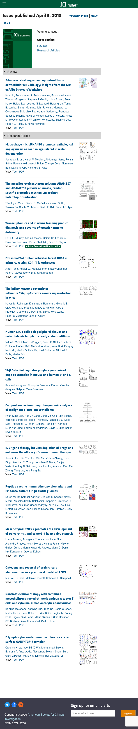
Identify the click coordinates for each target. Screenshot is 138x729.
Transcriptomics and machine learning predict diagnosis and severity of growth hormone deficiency (36, 227)
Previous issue (78, 16)
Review (42, 46)
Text (14, 127)
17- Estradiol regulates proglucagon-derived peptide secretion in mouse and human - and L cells (38, 374)
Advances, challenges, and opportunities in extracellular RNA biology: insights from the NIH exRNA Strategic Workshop (38, 85)
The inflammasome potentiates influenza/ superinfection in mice (38, 293)
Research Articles (48, 50)
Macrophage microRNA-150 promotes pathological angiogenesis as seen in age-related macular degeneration (39, 149)
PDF (21, 127)
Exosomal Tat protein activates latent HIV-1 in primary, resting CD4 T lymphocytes (36, 260)
